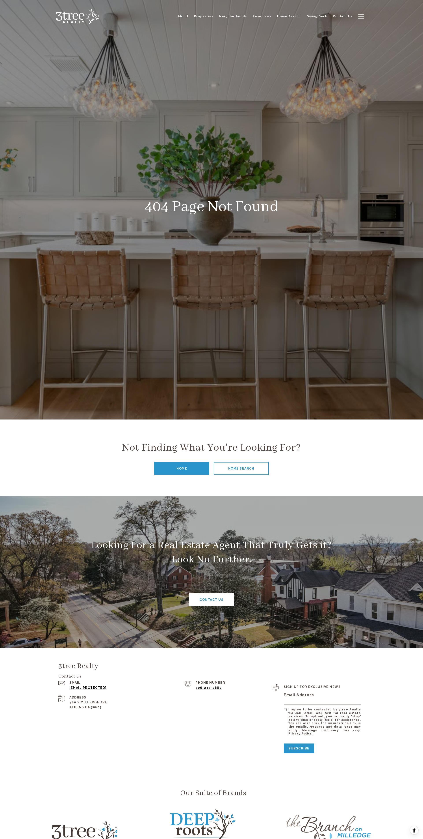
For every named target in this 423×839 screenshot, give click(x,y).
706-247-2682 (209, 687)
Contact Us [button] (211, 599)
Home (181, 468)
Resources (262, 16)
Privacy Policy (300, 733)
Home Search (241, 468)
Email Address (299, 695)
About (183, 16)
